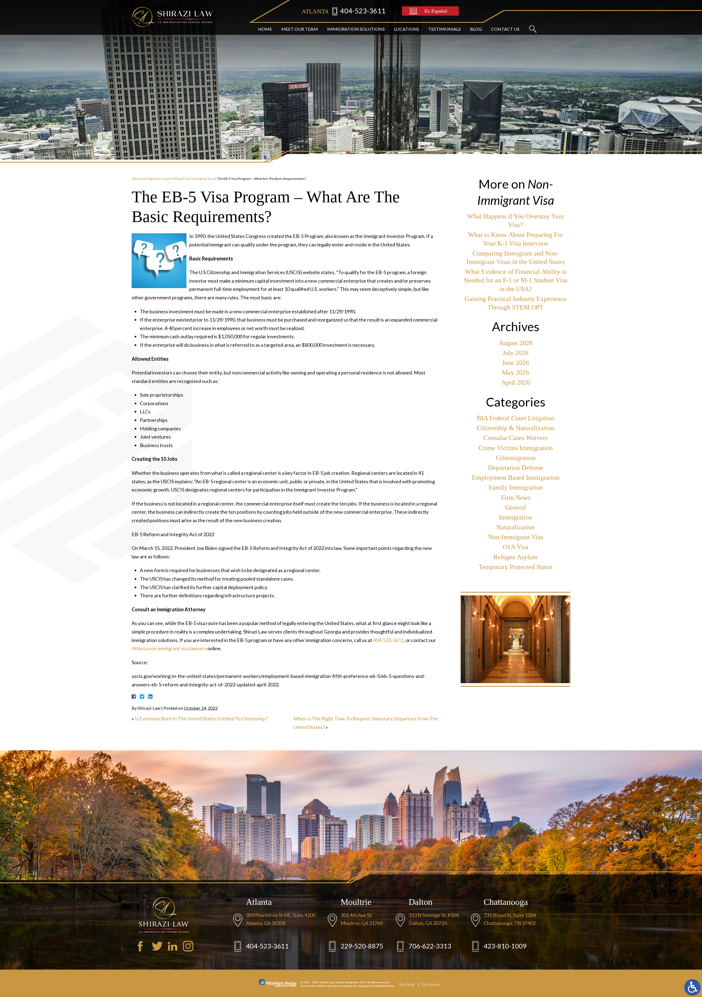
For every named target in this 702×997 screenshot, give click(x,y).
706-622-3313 (430, 946)
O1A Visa (515, 546)
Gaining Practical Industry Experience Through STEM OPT (516, 303)
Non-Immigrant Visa (199, 179)
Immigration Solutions (356, 29)
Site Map (407, 984)
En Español (435, 11)
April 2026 (515, 382)
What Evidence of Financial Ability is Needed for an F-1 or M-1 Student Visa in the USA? (515, 280)
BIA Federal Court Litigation (515, 418)
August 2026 (516, 342)
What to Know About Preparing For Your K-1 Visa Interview (515, 239)
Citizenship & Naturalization (515, 427)
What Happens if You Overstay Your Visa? (515, 220)
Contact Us (505, 29)
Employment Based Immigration (515, 477)
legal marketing (342, 985)
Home (265, 29)
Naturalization (515, 527)
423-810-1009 (505, 946)
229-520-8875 (362, 946)
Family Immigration (516, 487)
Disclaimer (431, 984)
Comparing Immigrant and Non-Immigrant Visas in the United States (515, 257)
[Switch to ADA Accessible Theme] (692, 987)
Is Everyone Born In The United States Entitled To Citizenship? (201, 718)
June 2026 (515, 362)
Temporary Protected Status (516, 566)
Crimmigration (516, 457)
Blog (476, 29)
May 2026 (515, 372)
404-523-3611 (363, 11)
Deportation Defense (515, 467)
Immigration (515, 517)
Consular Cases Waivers (515, 437)
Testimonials (444, 29)
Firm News (515, 497)
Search (532, 29)
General (515, 507)
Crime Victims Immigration (516, 447)
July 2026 (515, 352)
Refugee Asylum (515, 557)
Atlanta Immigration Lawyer (152, 179)
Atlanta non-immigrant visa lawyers (169, 648)
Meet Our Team (299, 29)
